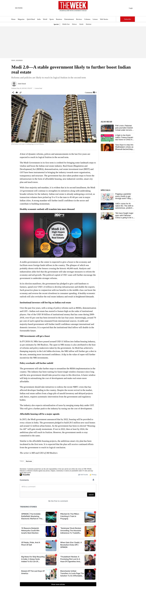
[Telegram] (82, 13)
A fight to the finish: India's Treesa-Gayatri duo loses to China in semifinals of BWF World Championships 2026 (124, 140)
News (13, 60)
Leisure (95, 19)
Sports (51, 19)
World (45, 19)
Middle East (65, 24)
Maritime (88, 24)
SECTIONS (18, 8)
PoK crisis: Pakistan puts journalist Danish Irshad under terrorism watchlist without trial (124, 129)
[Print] (16, 92)
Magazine (21, 19)
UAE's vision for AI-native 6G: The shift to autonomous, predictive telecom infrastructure (124, 207)
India (39, 19)
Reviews (79, 19)
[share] (13, 92)
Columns (87, 19)
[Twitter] (67, 13)
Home (13, 19)
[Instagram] (71, 13)
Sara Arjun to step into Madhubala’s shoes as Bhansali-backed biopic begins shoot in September (124, 149)
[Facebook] (64, 13)
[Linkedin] (78, 13)
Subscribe (127, 19)
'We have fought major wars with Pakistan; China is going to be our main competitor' (124, 216)
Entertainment (69, 19)
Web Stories (104, 19)
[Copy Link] (20, 92)
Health (81, 24)
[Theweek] (73, 5)
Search (118, 19)
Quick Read (31, 19)
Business (59, 19)
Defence (74, 24)
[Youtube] (74, 13)
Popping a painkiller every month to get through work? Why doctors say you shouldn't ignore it (123, 198)
